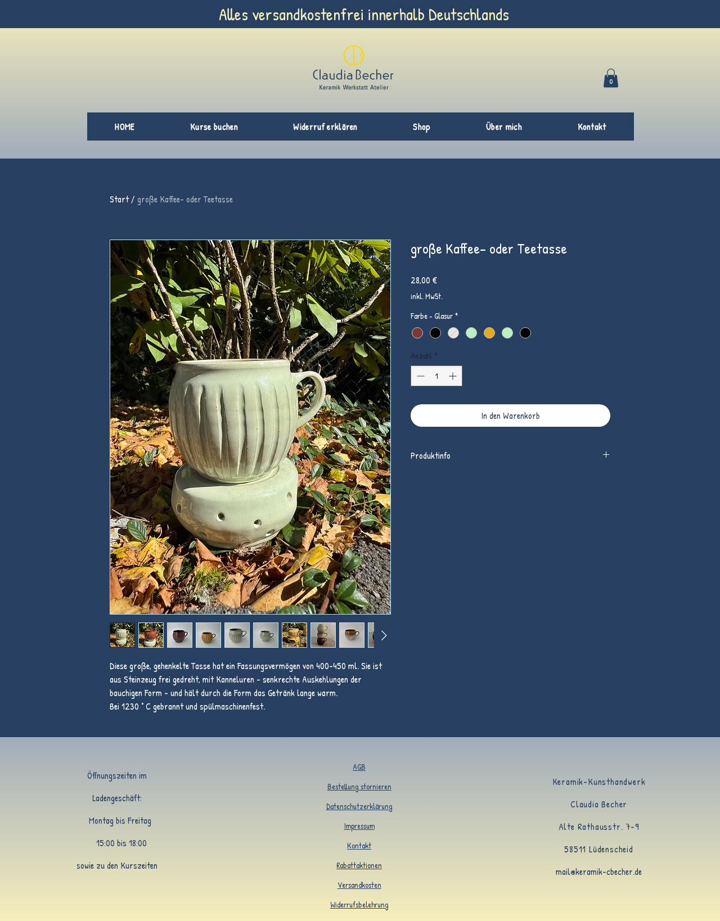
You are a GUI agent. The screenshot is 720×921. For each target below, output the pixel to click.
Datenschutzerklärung (359, 806)
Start (119, 199)
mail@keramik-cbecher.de (599, 871)
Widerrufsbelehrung (359, 904)
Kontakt (359, 845)
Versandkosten (359, 884)
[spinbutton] (436, 376)
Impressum (359, 825)
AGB (359, 766)
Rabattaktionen (359, 865)
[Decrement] (419, 376)
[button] (611, 78)
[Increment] (454, 376)
